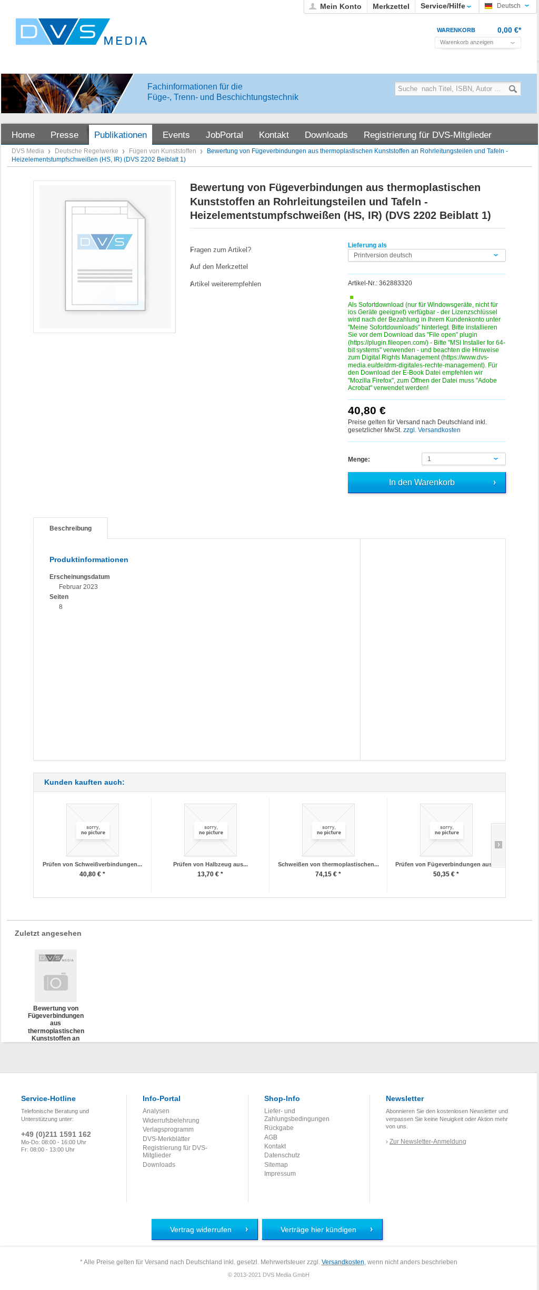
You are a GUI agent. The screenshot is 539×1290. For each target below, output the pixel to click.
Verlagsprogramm (168, 1129)
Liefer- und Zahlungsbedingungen (297, 1114)
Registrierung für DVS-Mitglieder (175, 1151)
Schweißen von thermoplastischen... (328, 864)
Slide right (498, 845)
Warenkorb (456, 30)
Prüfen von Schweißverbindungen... (92, 864)
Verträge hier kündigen (318, 1229)
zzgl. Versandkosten (432, 430)
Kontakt (275, 1146)
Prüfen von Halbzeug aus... (210, 864)
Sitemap (276, 1164)
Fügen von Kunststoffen (163, 151)
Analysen (156, 1111)
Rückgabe (279, 1128)
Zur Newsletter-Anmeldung (428, 1141)
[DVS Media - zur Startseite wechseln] (81, 32)
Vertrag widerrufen (201, 1229)
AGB (270, 1137)
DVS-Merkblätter (166, 1139)
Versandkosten (343, 1262)
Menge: (359, 459)
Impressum (280, 1173)
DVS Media (29, 151)
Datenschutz (282, 1155)
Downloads (159, 1164)
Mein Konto (341, 6)
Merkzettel (391, 6)
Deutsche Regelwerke (87, 151)
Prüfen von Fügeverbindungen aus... (446, 864)
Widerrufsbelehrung (171, 1120)
